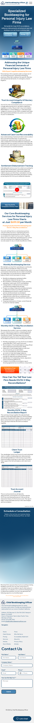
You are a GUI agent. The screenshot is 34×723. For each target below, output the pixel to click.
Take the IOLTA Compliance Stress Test (10, 205)
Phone (20, 670)
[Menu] (30, 3)
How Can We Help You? (8, 678)
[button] (27, 195)
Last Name (21, 654)
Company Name (6, 662)
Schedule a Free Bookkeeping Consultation (9, 370)
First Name (5, 654)
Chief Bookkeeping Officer (15, 3)
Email (3, 670)
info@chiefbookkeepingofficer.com (15, 621)
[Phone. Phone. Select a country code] (21, 673)
